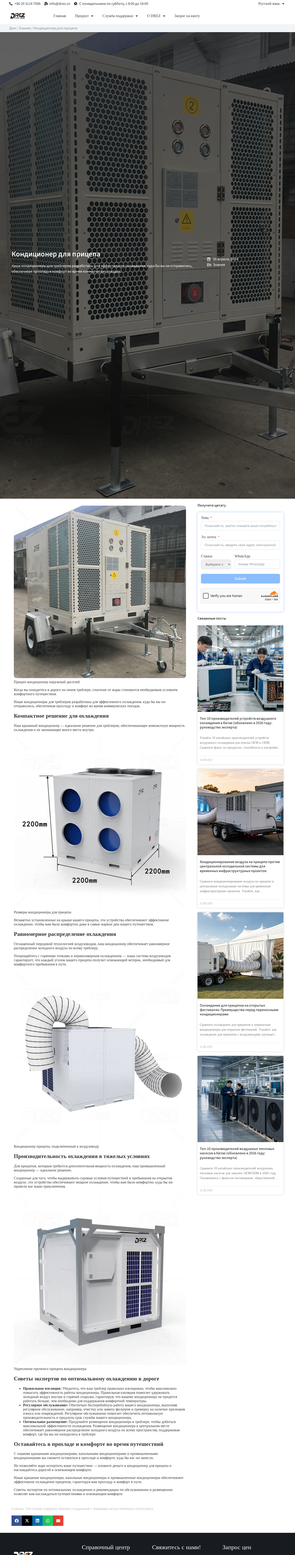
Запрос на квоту (187, 16)
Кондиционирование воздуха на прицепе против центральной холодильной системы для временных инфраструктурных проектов (240, 866)
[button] (17, 1520)
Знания (25, 28)
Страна (206, 556)
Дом (12, 28)
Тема (205, 518)
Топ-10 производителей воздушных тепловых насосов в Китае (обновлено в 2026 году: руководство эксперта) (237, 1153)
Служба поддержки (118, 16)
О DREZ (154, 16)
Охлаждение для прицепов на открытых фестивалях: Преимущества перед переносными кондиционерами (239, 1010)
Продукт (82, 16)
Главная (59, 16)
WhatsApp (242, 556)
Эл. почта (208, 537)
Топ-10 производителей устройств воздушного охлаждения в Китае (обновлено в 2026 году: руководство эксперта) (238, 723)
